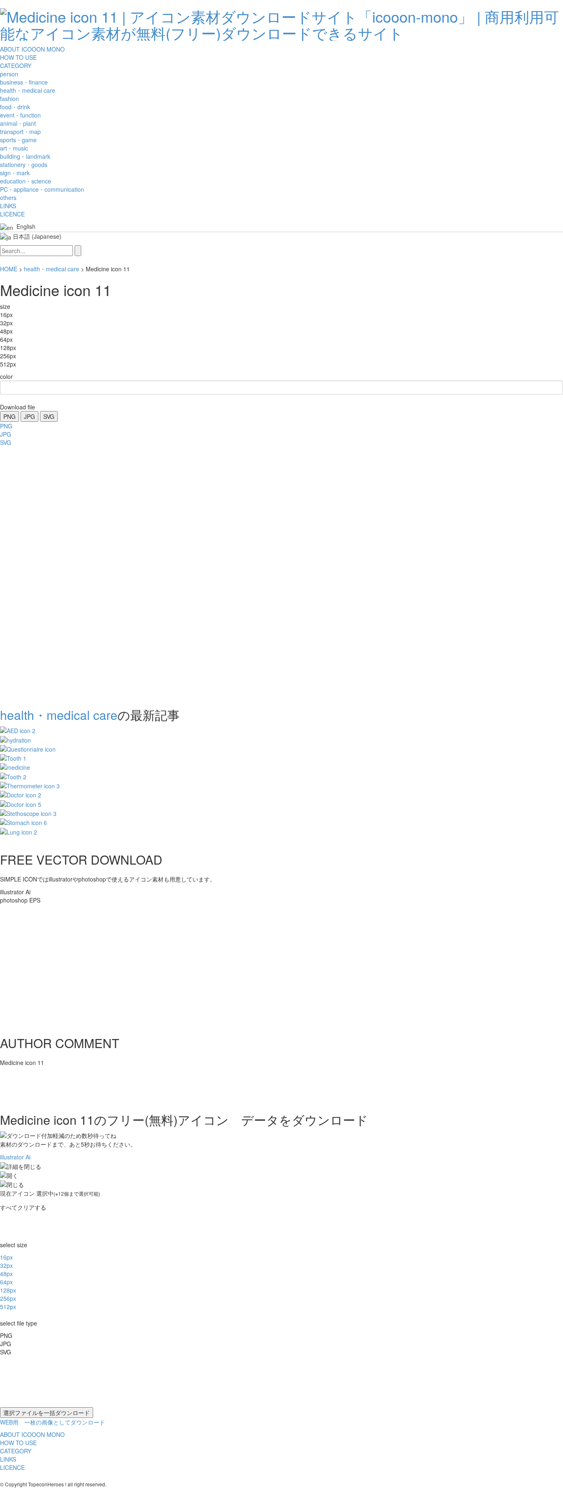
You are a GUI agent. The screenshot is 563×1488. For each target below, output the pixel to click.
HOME (8, 269)
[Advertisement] (33, 574)
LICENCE (12, 214)
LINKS (8, 206)
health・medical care (51, 269)
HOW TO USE (18, 57)
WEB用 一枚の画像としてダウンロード (52, 1422)
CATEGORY (15, 65)
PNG (9, 416)
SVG (48, 416)
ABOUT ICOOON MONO (32, 49)
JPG (29, 416)
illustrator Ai (15, 1157)
